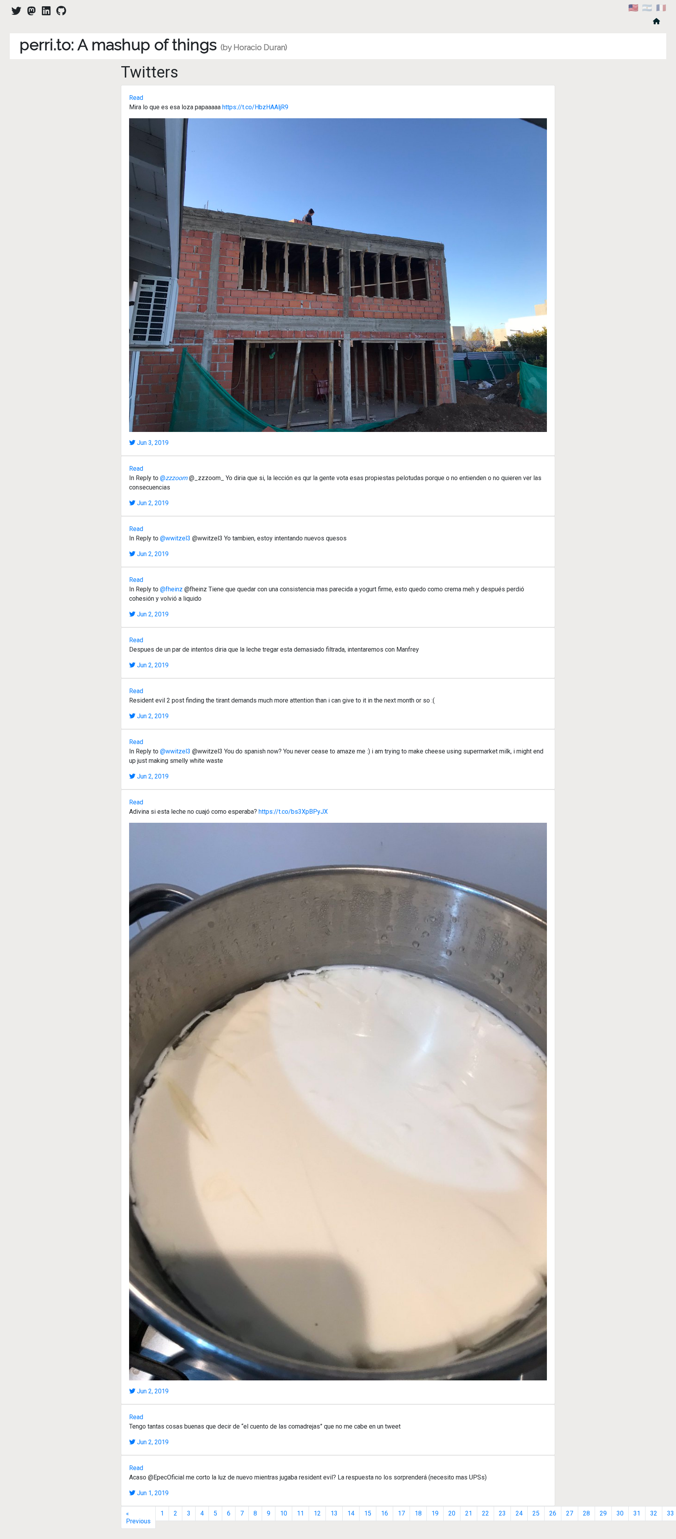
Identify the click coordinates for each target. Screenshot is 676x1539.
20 (451, 1513)
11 (300, 1513)
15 (367, 1513)
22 (485, 1513)
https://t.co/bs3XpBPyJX (293, 811)
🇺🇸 (633, 8)
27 (569, 1513)
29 (603, 1513)
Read (136, 97)
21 (468, 1513)
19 (435, 1513)
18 (418, 1513)
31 (636, 1513)
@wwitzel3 (175, 538)
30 (620, 1513)
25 (535, 1513)
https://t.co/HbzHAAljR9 (255, 107)
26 (552, 1513)
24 (519, 1513)
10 (283, 1513)
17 (401, 1513)
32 (653, 1513)
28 (586, 1513)
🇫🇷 (661, 8)
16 (384, 1513)
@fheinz (171, 589)
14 (350, 1513)
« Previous (138, 1517)
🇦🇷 (647, 8)
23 (502, 1513)
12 (317, 1513)
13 (334, 1513)
